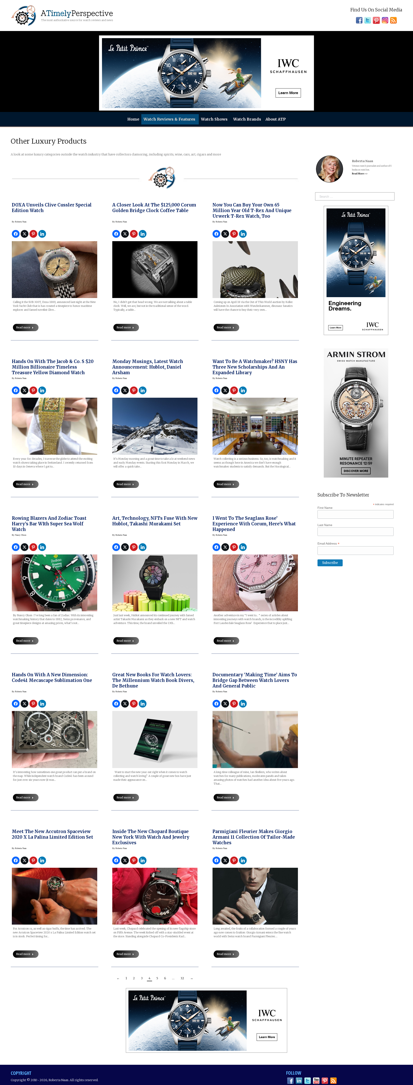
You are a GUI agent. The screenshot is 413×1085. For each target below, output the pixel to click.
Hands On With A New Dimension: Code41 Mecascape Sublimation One (52, 677)
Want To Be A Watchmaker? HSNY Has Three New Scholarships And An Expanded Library (255, 367)
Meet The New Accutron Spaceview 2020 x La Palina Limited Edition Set (52, 834)
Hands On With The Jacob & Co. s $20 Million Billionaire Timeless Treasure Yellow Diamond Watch (53, 367)
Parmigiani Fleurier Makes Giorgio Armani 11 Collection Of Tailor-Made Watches (254, 837)
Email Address (328, 544)
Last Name (324, 525)
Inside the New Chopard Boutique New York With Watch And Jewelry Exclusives (150, 837)
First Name (325, 507)
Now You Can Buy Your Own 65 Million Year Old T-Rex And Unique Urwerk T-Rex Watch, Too (252, 210)
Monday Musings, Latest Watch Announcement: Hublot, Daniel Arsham (147, 367)
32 (182, 978)
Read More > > (359, 173)
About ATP (275, 119)
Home (133, 119)
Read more (23, 327)
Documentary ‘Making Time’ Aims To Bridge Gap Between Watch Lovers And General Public (255, 680)
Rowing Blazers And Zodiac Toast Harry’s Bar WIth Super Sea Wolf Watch (49, 523)
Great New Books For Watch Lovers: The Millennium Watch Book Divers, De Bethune (153, 680)
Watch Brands (247, 119)
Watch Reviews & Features (169, 119)
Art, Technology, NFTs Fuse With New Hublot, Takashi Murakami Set (154, 520)
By (19, 221)
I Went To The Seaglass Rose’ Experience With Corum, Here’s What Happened (254, 523)
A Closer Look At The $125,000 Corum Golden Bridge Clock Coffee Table (154, 207)
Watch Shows (214, 119)
